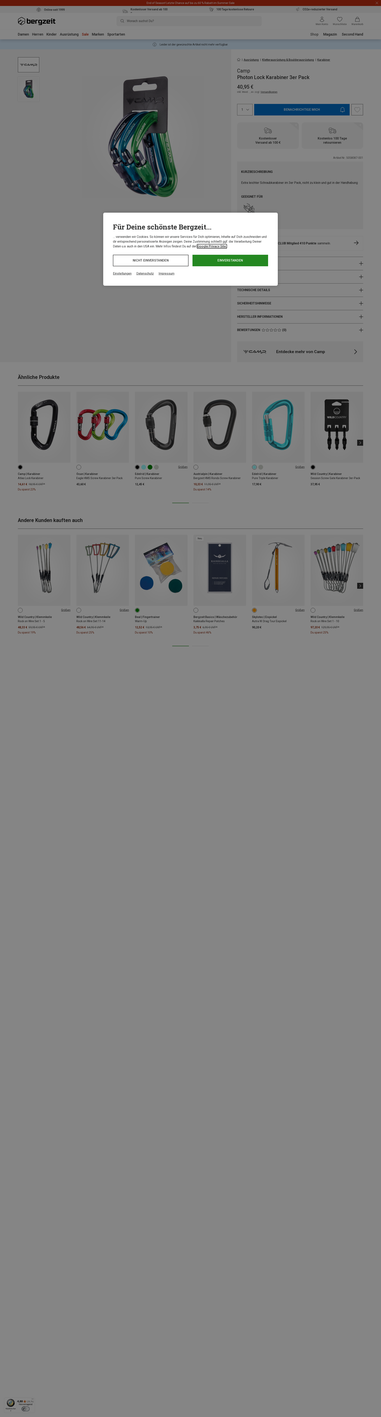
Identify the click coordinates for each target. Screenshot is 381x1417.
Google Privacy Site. (212, 246)
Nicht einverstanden (151, 260)
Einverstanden (230, 260)
